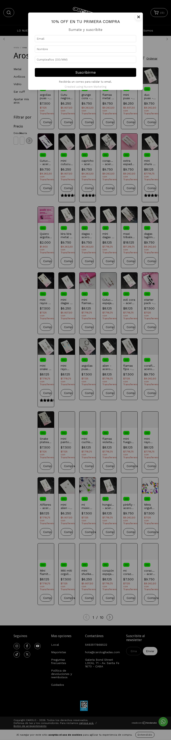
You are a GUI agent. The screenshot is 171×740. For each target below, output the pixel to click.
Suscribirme (85, 72)
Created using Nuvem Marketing (85, 86)
